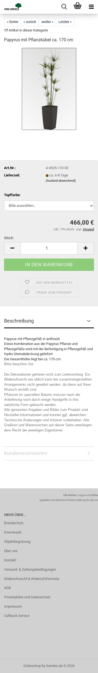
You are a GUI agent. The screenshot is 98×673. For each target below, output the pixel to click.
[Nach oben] (83, 664)
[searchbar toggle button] (64, 7)
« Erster (12, 22)
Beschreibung (19, 321)
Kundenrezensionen (25, 453)
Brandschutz (13, 523)
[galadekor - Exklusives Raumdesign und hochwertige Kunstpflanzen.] (11, 7)
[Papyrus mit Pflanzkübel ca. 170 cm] (49, 89)
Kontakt (10, 560)
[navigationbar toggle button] (91, 7)
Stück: (9, 238)
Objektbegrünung (17, 541)
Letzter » (65, 22)
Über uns (11, 551)
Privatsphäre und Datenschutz (27, 597)
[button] (12, 248)
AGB (7, 588)
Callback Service (17, 616)
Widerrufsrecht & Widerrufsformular (31, 579)
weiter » (47, 22)
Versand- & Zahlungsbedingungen (30, 569)
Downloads (13, 532)
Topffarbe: (12, 195)
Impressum (13, 606)
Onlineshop (32, 666)
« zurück (29, 22)
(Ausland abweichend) (61, 180)
